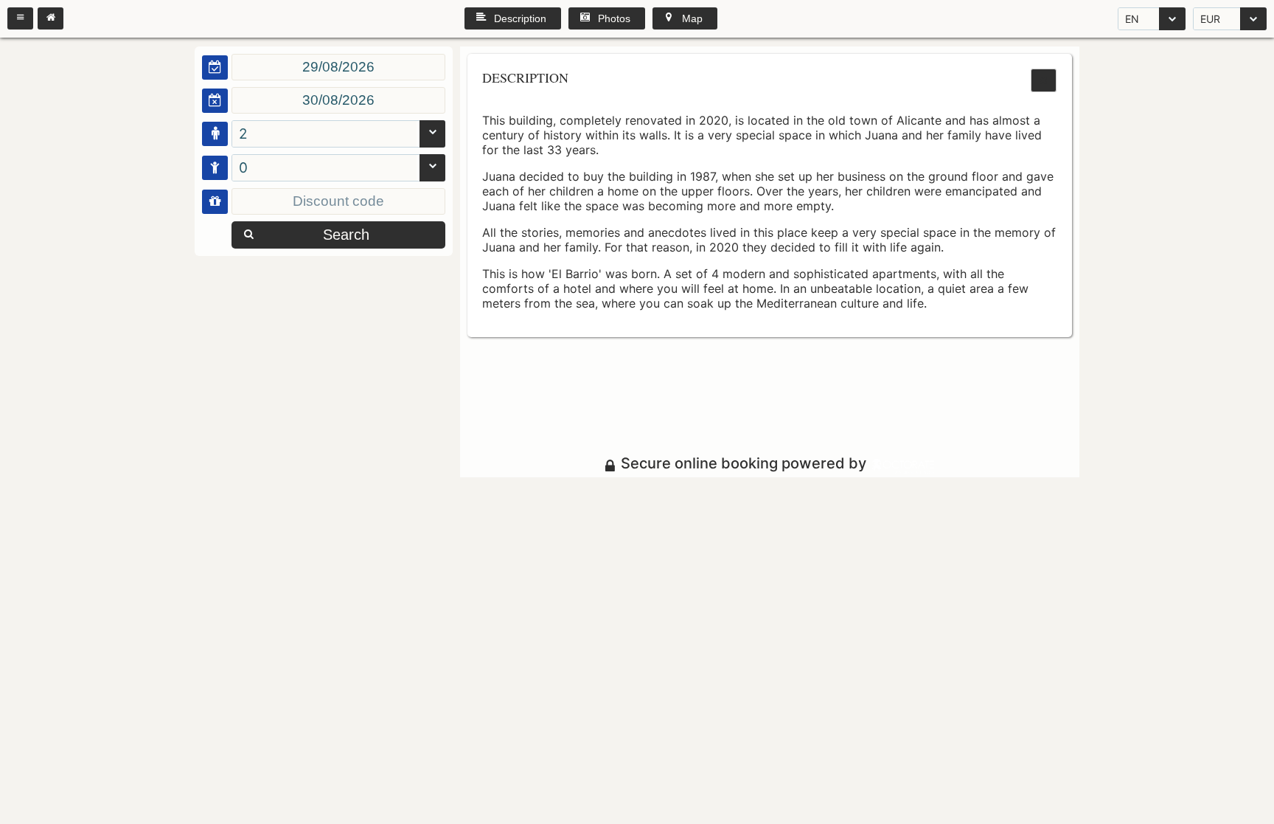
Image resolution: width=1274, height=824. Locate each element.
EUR (1210, 19)
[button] (20, 18)
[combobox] (1152, 18)
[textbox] (338, 67)
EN (1132, 19)
